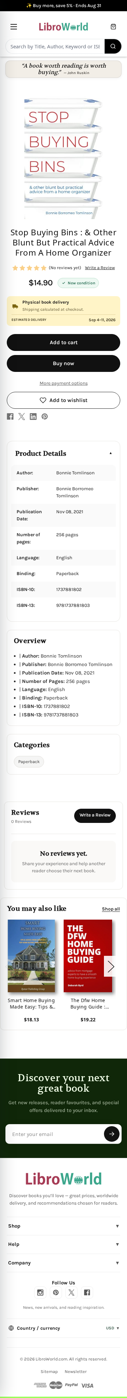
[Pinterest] (44, 416)
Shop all (111, 909)
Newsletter (76, 1371)
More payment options (64, 383)
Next (111, 966)
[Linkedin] (33, 416)
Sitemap (49, 1371)
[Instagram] (40, 1292)
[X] (21, 416)
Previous (8, 966)
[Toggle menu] (13, 26)
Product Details (40, 453)
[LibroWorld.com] (63, 1178)
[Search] (113, 46)
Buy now (63, 363)
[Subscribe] (112, 1134)
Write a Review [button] (100, 267)
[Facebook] (10, 416)
